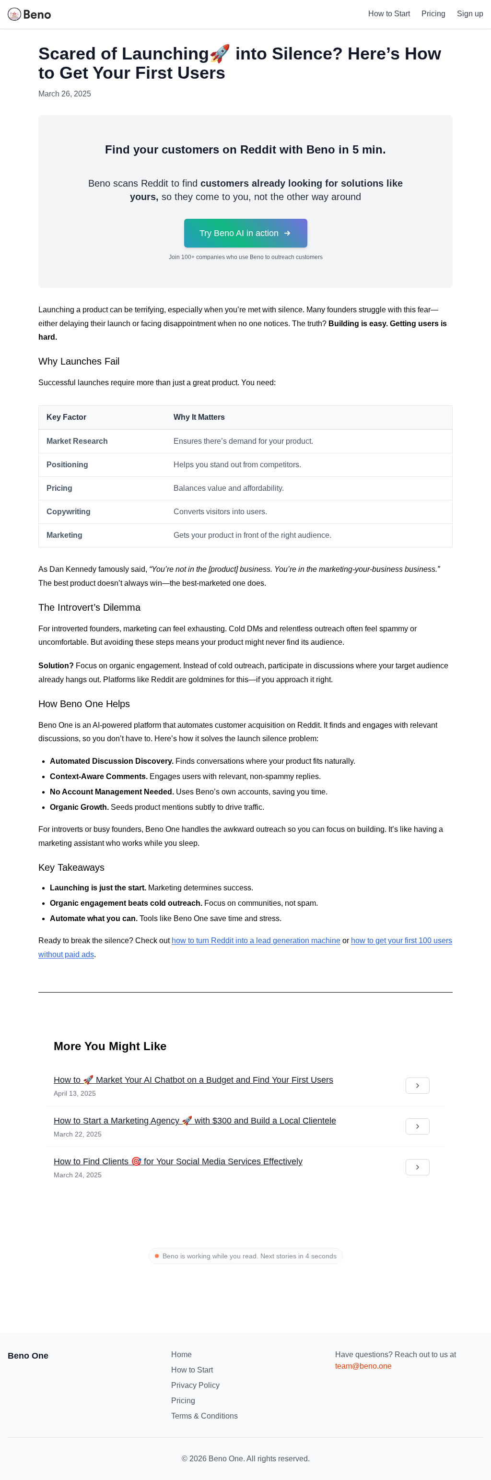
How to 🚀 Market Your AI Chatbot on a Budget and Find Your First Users (193, 1080)
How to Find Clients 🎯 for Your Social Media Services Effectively (178, 1161)
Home (181, 1354)
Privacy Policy (195, 1385)
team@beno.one (363, 1366)
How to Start (389, 14)
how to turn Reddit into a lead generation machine (256, 940)
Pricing (433, 14)
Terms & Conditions (204, 1416)
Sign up (470, 14)
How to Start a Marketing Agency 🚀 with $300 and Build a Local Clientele (195, 1120)
